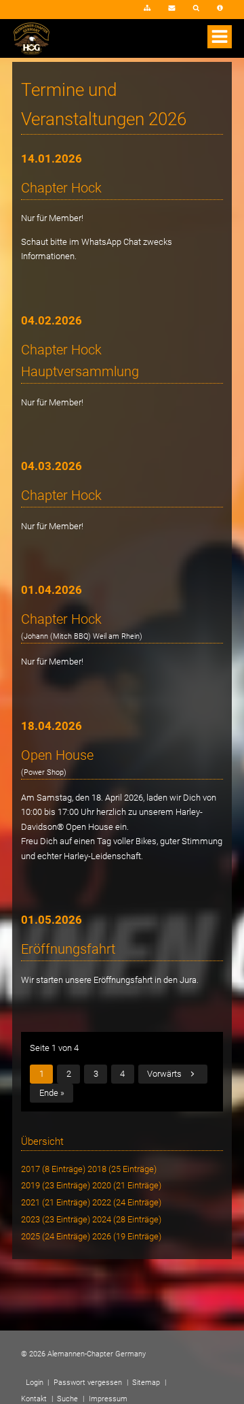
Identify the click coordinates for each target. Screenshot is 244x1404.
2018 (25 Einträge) (122, 1169)
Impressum (220, 8)
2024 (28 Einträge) (126, 1219)
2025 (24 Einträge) (55, 1236)
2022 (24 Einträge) (126, 1202)
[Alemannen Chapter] (31, 52)
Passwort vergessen (88, 1382)
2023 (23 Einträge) (55, 1219)
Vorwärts (164, 1074)
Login (115, 12)
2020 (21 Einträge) (126, 1185)
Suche (196, 8)
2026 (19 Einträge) (126, 1236)
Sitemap (147, 8)
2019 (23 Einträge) (55, 1185)
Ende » (51, 1093)
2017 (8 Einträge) (53, 1169)
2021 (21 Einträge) (55, 1202)
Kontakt (171, 8)
